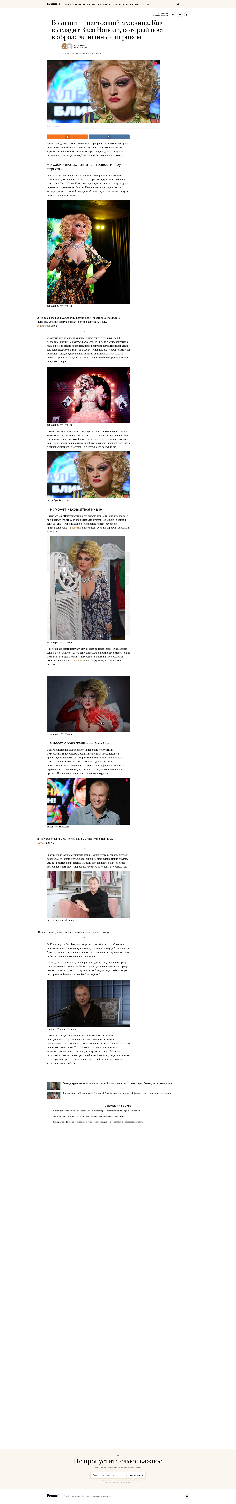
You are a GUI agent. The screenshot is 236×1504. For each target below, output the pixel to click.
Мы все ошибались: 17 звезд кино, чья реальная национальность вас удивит (89, 1116)
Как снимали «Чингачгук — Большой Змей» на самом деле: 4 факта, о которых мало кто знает (116, 1093)
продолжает (95, 932)
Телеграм (173, 14)
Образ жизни (126, 4)
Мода (68, 4)
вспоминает (43, 325)
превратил (75, 527)
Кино (137, 4)
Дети (114, 4)
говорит (41, 842)
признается (78, 660)
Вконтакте (180, 14)
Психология (103, 4)
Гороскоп (147, 4)
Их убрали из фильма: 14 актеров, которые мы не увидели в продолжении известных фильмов (98, 1121)
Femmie (60, 3)
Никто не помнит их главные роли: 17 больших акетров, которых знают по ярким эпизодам (96, 1110)
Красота (77, 4)
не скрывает (94, 439)
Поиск (178, 4)
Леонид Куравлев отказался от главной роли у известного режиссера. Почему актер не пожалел (117, 1083)
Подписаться (136, 1475)
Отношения (89, 4)
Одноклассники (186, 14)
